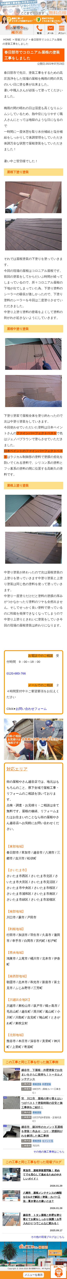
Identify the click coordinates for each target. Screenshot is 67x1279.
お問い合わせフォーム (31, 708)
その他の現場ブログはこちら (47, 1236)
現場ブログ (21, 39)
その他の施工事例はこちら (49, 1151)
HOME (7, 39)
